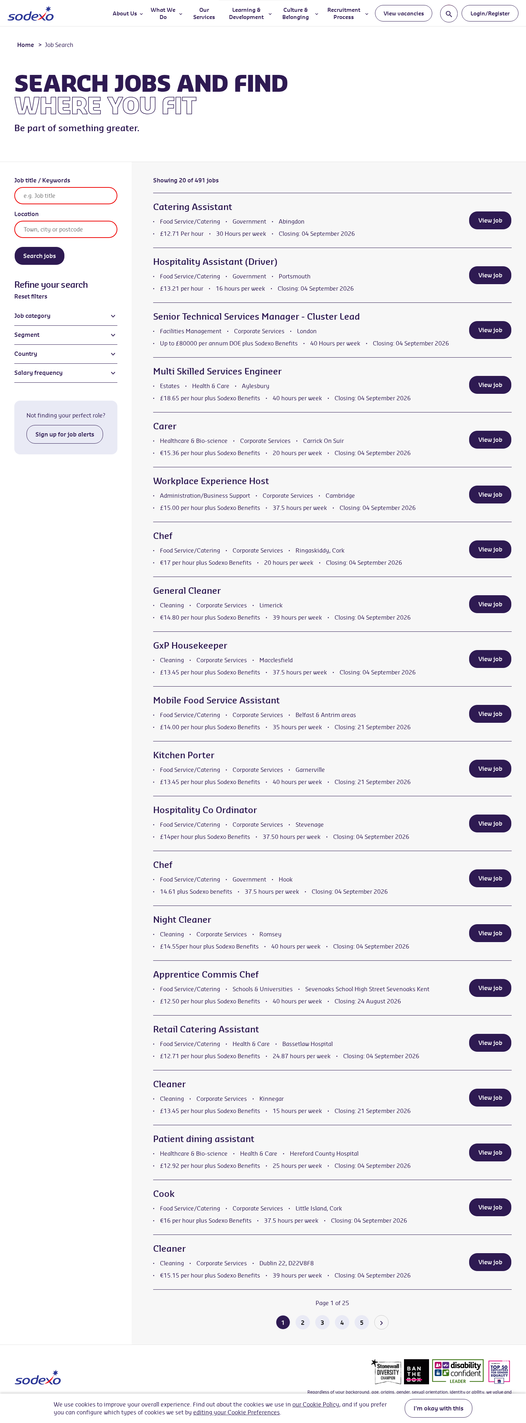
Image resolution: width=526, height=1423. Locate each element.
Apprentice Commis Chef (206, 974)
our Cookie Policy (315, 1404)
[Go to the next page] (381, 1322)
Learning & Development (246, 13)
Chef (162, 536)
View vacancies (404, 13)
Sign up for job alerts (64, 434)
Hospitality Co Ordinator (205, 810)
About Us (125, 13)
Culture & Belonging (295, 13)
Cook (164, 1194)
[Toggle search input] (449, 13)
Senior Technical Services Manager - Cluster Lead (256, 316)
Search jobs (39, 256)
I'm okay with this (438, 1408)
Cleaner (169, 1084)
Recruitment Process (343, 13)
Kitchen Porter (183, 755)
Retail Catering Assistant (206, 1029)
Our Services (204, 13)
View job (490, 220)
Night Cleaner (182, 920)
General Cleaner (187, 591)
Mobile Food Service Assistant (216, 700)
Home (25, 45)
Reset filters (30, 296)
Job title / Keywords (42, 180)
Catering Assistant (192, 207)
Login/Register (490, 13)
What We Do (163, 13)
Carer (164, 426)
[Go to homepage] (30, 13)
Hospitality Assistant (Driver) (215, 262)
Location (26, 214)
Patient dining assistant (203, 1139)
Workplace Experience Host (211, 481)
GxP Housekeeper (190, 645)
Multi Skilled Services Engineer (217, 371)
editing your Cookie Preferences (236, 1412)
